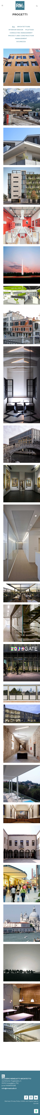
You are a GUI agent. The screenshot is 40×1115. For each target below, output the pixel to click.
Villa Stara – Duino (22, 780)
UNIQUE (22, 182)
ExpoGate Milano (22, 659)
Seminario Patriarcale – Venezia (22, 920)
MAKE (23, 1101)
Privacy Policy (15, 1101)
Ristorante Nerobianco (22, 999)
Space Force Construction (22, 222)
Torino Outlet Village (22, 262)
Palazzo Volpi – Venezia (22, 381)
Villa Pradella (22, 143)
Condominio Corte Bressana (22, 322)
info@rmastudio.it (9, 1088)
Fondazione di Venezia (22, 441)
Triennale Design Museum (22, 1029)
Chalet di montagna (22, 103)
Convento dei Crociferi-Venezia (22, 741)
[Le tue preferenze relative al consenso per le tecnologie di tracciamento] (36, 1111)
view (22, 70)
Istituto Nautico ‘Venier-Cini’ (22, 841)
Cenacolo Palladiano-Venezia (22, 810)
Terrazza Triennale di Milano (22, 589)
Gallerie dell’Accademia (22, 480)
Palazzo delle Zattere (22, 620)
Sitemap (7, 1101)
